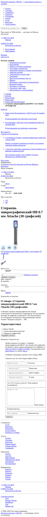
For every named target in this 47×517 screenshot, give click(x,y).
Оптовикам (9, 16)
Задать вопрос (10, 24)
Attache (8, 293)
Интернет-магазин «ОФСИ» (11, 513)
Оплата (8, 9)
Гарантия (8, 473)
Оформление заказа (12, 460)
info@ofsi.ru (9, 187)
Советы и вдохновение (9, 134)
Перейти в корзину (31, 275)
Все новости (5, 132)
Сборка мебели (11, 446)
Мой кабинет (10, 51)
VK (6, 201)
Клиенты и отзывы (12, 432)
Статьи (7, 479)
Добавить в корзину (8, 277)
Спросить (9, 417)
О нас (7, 20)
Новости (4, 109)
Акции (7, 18)
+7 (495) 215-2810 (7, 172)
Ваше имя (33, 368)
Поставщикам (10, 464)
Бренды (8, 471)
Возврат (8, 475)
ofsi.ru (7, 184)
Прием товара (10, 444)
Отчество (31, 363)
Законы (8, 477)
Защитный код (33, 413)
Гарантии (8, 14)
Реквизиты (9, 429)
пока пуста (5, 56)
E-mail (31, 377)
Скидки (8, 456)
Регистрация (10, 49)
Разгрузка (8, 442)
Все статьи (5, 160)
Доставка (8, 10)
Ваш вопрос (39, 405)
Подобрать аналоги (8, 335)
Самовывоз (9, 12)
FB (6, 203)
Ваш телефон (34, 373)
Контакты (9, 22)
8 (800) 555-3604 (7, 176)
